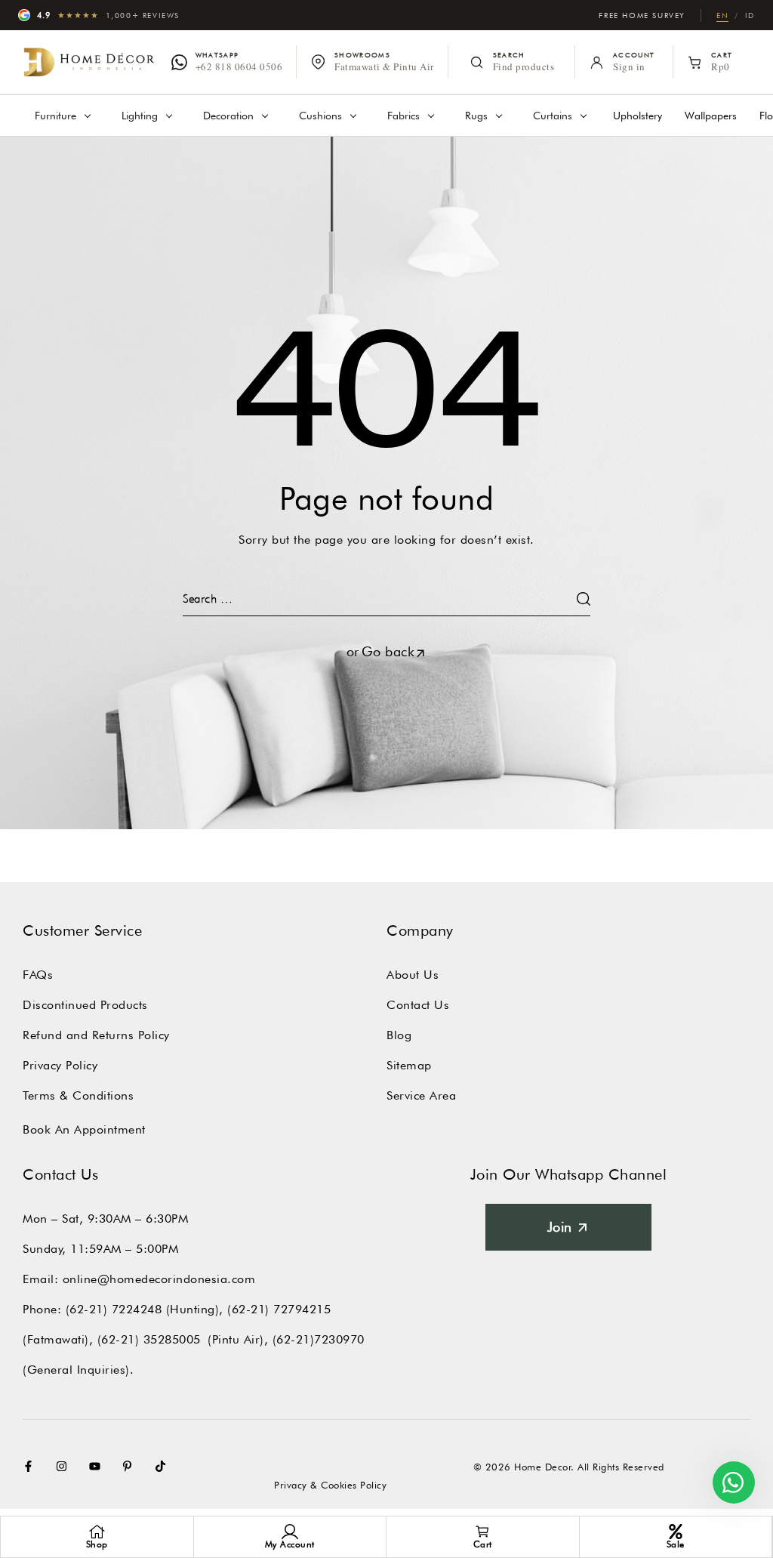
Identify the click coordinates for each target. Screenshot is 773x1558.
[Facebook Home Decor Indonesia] (32, 1466)
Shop (97, 1544)
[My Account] (289, 1531)
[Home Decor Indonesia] (89, 62)
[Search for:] (386, 598)
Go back (388, 651)
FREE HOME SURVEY (642, 15)
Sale (676, 1544)
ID (750, 15)
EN (722, 15)
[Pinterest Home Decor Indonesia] (131, 1466)
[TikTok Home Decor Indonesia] (164, 1466)
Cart (482, 1544)
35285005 (172, 1339)
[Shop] (96, 1531)
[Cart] (482, 1531)
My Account (290, 1544)
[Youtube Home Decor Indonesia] (98, 1466)
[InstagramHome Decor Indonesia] (65, 1466)
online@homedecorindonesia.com (159, 1279)
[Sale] (675, 1531)
